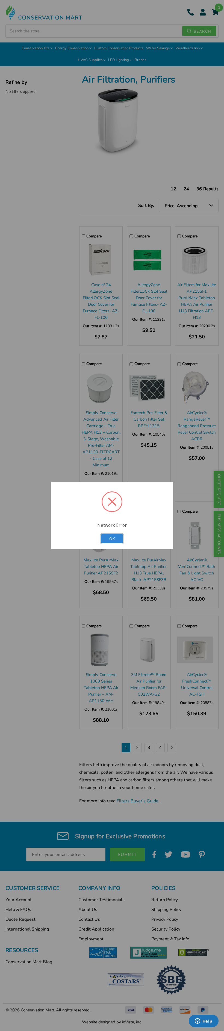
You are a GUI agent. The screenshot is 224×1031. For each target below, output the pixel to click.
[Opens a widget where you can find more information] (203, 1021)
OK (112, 538)
